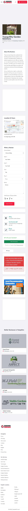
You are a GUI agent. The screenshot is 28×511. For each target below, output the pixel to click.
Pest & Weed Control (5, 470)
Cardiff (2, 499)
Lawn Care (3, 461)
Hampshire (20, 40)
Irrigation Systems (4, 473)
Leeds (15, 496)
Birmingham (3, 490)
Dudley (15, 487)
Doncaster (3, 503)
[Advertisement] (14, 15)
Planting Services (4, 479)
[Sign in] (15, 2)
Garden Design (4, 459)
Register (2, 447)
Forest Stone (6, 349)
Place (5, 176)
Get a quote (3, 440)
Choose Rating (7, 150)
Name (5, 156)
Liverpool (16, 500)
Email (5, 163)
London (15, 503)
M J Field (5, 390)
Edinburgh (16, 489)
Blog (2, 445)
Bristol (2, 497)
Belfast (2, 488)
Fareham (6, 412)
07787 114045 (12, 230)
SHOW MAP (14, 127)
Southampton (6, 351)
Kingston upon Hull (18, 494)
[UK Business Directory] (14, 286)
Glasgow (16, 491)
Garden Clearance (4, 477)
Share (8, 250)
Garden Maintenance (5, 468)
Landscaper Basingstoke (9, 370)
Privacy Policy (3, 452)
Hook (5, 371)
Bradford (2, 494)
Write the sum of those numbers (10, 195)
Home (2, 436)
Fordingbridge (15, 40)
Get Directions (12, 222)
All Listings (3, 438)
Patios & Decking (4, 475)
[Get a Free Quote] (14, 264)
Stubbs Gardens (7, 411)
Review (5, 182)
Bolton (2, 492)
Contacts (2, 443)
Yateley (5, 392)
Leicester (16, 498)
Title (5, 169)
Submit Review (9, 204)
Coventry (2, 501)
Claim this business (14, 241)
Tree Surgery (3, 464)
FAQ (2, 449)
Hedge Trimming (4, 466)
